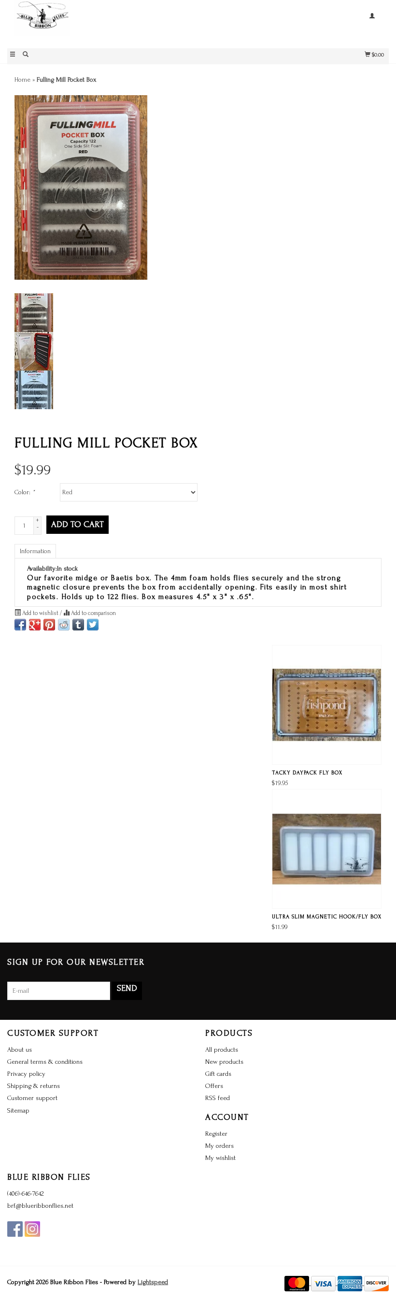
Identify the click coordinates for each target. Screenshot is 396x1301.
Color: (24, 492)
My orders (219, 1145)
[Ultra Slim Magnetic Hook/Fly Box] (326, 848)
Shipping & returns (33, 1085)
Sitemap (18, 1110)
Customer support (32, 1097)
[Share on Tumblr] (78, 624)
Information (35, 551)
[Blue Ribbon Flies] (102, 23)
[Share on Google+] (35, 624)
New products (224, 1061)
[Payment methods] (297, 1283)
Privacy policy (26, 1073)
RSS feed (217, 1097)
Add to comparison (93, 613)
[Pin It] (49, 624)
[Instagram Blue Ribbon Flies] (32, 1229)
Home (22, 79)
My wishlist (220, 1157)
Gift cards (218, 1073)
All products (221, 1049)
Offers (214, 1085)
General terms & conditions (45, 1061)
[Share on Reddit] (64, 624)
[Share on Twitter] (93, 624)
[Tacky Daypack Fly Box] (326, 704)
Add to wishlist (40, 613)
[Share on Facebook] (20, 624)
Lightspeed (153, 1282)
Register (216, 1133)
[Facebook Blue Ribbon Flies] (15, 1229)
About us (19, 1049)
